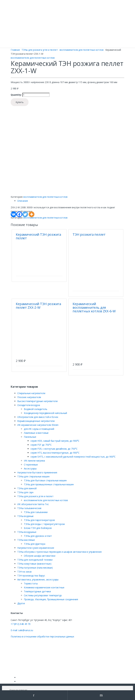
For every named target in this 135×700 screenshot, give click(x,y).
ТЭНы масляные (26, 539)
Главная (15, 49)
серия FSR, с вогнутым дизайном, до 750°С (53, 448)
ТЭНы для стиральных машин (33, 476)
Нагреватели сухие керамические (35, 547)
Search (101, 695)
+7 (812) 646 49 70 (20, 624)
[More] (31, 214)
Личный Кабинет (34, 695)
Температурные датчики (37, 591)
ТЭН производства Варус (31, 575)
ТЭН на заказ (24, 571)
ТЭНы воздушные (26, 532)
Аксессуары (30, 468)
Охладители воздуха (28, 405)
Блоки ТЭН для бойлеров (38, 528)
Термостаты (31, 583)
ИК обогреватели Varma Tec (33, 504)
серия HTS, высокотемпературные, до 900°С (54, 452)
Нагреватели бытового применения (37, 472)
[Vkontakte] (13, 214)
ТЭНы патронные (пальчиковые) (35, 567)
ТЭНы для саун (25, 492)
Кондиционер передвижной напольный (45, 413)
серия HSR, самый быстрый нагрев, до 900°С (54, 440)
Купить (20, 102)
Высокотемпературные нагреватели (37, 401)
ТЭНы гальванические (29, 508)
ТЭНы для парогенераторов (39, 520)
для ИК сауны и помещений (39, 428)
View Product (59, 272)
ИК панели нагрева (34, 460)
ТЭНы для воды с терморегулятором (44, 524)
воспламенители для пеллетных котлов (82, 49)
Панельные (30, 436)
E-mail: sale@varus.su (22, 630)
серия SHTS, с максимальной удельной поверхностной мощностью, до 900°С (73, 456)
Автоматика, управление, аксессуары (37, 579)
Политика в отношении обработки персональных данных (42, 636)
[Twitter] (25, 214)
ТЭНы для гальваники (36, 512)
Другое (21, 603)
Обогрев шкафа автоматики (39, 555)
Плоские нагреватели (29, 397)
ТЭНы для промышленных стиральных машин (49, 484)
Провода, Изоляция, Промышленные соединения (51, 599)
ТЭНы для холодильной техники (35, 559)
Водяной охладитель (35, 409)
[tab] (70, 201)
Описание (22, 200)
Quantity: (16, 94)
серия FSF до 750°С (41, 444)
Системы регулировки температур (43, 595)
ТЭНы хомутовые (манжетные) (34, 563)
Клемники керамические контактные (44, 587)
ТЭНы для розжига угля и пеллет (40, 49)
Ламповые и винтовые (36, 432)
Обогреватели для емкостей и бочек (37, 417)
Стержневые (31, 464)
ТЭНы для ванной (27, 488)
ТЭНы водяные (25, 516)
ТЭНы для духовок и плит (38, 535)
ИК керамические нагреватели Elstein (37, 424)
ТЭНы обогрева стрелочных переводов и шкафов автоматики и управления (59, 551)
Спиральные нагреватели (31, 393)
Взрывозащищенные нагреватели (36, 421)
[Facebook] (19, 214)
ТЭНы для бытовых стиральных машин (45, 480)
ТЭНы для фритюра (34, 543)
